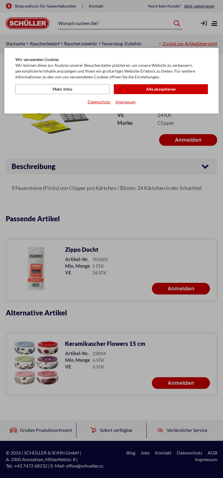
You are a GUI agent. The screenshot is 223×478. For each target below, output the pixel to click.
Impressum (126, 101)
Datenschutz (99, 101)
